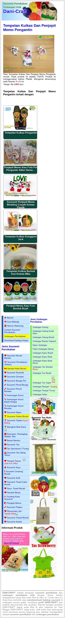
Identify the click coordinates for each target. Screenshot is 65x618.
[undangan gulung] (43, 475)
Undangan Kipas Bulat (42, 357)
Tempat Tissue (14, 461)
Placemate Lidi (14, 511)
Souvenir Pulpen (14, 507)
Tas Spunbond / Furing (18, 448)
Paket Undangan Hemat (43, 349)
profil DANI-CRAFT (48, 602)
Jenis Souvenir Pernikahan (11, 348)
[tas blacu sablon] (43, 524)
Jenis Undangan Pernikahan (38, 320)
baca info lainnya (11, 543)
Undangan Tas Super (42, 383)
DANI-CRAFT (16, 609)
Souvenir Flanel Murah (18, 517)
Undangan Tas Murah (42, 373)
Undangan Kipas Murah (43, 353)
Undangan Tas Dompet (43, 367)
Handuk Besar (14, 492)
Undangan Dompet (41, 387)
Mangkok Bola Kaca (16, 427)
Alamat (10, 317)
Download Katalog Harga (16, 340)
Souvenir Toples (14, 420)
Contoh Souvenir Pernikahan (12, 331)
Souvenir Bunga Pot (16, 380)
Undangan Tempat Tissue (44, 390)
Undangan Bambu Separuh (44, 341)
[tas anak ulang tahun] (43, 577)
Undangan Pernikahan (15, 336)
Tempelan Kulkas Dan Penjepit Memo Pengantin (29, 27)
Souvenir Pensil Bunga (17, 385)
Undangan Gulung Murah (43, 337)
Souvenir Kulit (13, 478)
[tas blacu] (43, 442)
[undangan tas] (43, 415)
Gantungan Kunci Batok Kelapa (13, 400)
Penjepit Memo (14, 503)
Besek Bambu (13, 440)
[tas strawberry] (43, 547)
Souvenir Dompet (15, 376)
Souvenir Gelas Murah (17, 416)
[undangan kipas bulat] (43, 497)
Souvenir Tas (13, 444)
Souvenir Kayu (14, 467)
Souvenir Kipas (14, 412)
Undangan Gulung (40, 327)
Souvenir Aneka (14, 521)
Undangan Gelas (40, 394)
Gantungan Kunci (15, 395)
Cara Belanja (13, 322)
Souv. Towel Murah (16, 488)
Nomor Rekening (15, 326)
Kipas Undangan (40, 345)
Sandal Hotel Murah (16, 368)
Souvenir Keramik (15, 372)
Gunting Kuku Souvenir (12, 497)
